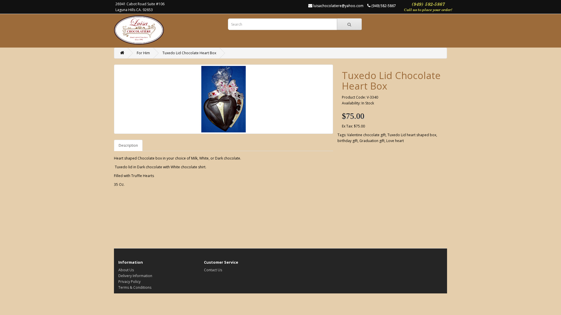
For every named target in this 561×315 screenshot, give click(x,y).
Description (128, 145)
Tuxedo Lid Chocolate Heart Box (189, 52)
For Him (143, 52)
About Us (126, 269)
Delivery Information (135, 275)
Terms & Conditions (134, 287)
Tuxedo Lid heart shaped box (411, 134)
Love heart (395, 140)
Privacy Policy (129, 281)
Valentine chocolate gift (366, 134)
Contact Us (213, 269)
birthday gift (347, 140)
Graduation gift (372, 140)
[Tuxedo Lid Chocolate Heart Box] (223, 99)
